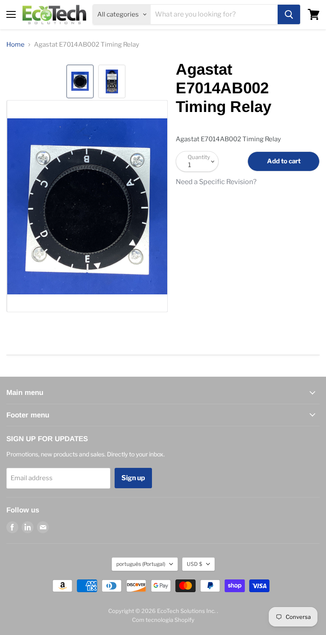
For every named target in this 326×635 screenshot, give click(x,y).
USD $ (194, 564)
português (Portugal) (140, 564)
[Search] (289, 14)
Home (15, 44)
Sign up (133, 478)
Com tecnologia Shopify (163, 619)
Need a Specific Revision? (216, 182)
